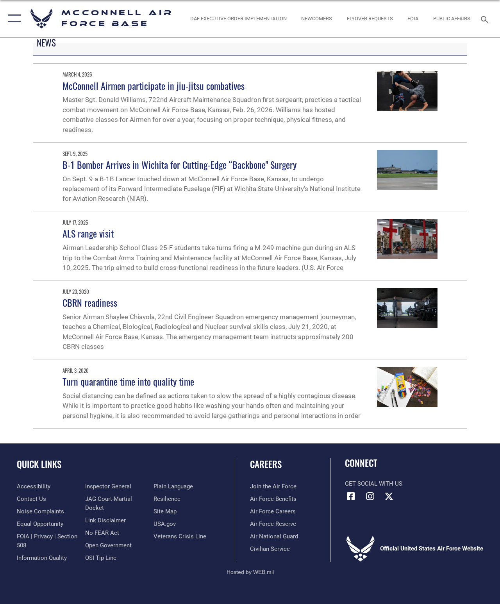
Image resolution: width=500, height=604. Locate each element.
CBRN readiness (89, 302)
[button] (12, 18)
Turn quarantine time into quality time (128, 381)
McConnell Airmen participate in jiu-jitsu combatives (153, 86)
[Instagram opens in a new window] (370, 496)
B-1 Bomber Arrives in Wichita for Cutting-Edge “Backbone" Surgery (179, 164)
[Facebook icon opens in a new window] (351, 496)
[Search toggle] (486, 18)
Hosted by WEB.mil (250, 572)
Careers (266, 464)
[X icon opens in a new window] (389, 496)
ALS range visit (88, 233)
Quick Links (39, 464)
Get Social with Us (373, 483)
